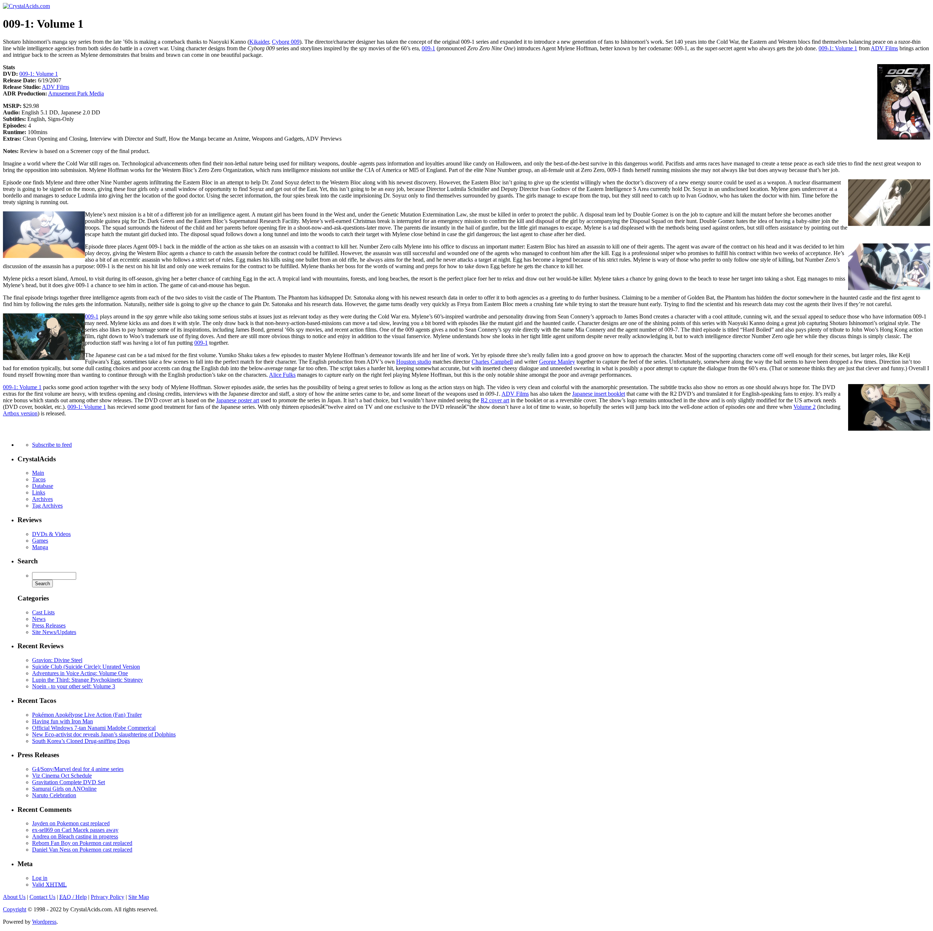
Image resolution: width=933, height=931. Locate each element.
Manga (40, 547)
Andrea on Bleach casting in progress (75, 836)
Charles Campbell (492, 362)
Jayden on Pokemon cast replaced (71, 823)
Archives (42, 499)
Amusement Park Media (76, 93)
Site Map (138, 897)
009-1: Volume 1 (838, 48)
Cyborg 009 (286, 42)
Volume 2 (804, 407)
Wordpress (44, 922)
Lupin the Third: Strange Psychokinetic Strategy (87, 680)
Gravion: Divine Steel (57, 660)
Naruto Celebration (54, 795)
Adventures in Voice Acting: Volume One (80, 673)
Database (42, 486)
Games (40, 540)
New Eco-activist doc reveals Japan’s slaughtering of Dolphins (104, 734)
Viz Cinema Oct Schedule (62, 775)
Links (38, 492)
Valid (49, 884)
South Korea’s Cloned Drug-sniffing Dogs (81, 741)
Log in (39, 878)
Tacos (39, 479)
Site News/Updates (54, 632)
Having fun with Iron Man (62, 721)
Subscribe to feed (52, 445)
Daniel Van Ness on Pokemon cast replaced (82, 849)
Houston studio (413, 362)
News (39, 619)
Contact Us (42, 897)
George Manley (557, 362)
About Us (14, 897)
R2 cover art (495, 400)
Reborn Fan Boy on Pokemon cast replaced (82, 843)
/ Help (73, 897)
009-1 (428, 48)
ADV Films (884, 48)
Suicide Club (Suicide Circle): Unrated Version (86, 667)
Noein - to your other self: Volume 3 (73, 686)
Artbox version (20, 413)
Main (38, 473)
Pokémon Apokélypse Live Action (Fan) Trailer (87, 715)
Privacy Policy (107, 897)
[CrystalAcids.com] (26, 6)
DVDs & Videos (51, 534)
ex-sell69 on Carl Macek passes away (75, 830)
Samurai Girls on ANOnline (64, 789)
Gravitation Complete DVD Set (68, 782)
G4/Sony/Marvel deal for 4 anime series (78, 769)
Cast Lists (43, 612)
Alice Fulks (282, 375)
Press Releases (49, 625)
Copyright (14, 909)
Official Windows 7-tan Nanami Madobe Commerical (94, 728)
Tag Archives (47, 505)
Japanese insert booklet (598, 394)
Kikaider (259, 42)
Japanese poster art (237, 400)
